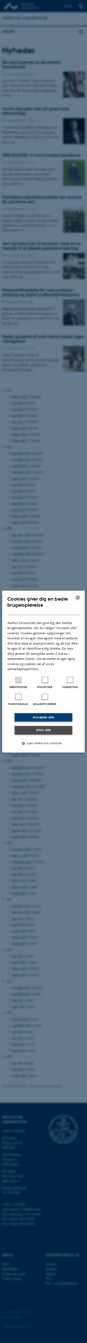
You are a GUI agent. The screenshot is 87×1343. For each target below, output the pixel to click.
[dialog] (43, 671)
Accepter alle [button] (43, 717)
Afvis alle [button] (43, 730)
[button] (43, 743)
